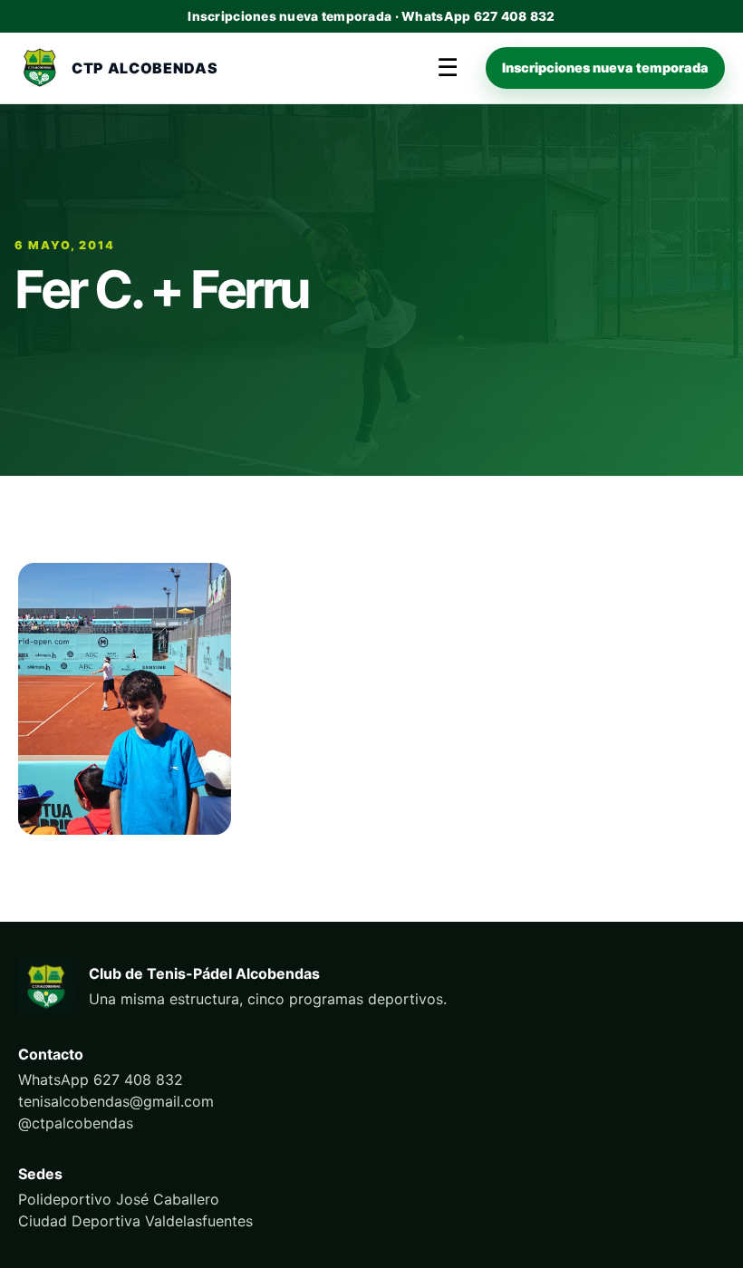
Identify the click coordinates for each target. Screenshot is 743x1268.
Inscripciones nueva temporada (605, 67)
